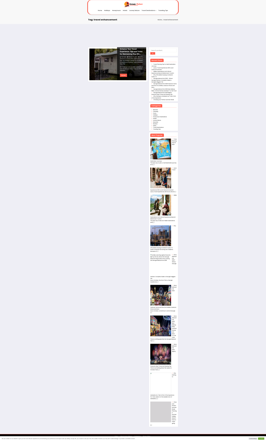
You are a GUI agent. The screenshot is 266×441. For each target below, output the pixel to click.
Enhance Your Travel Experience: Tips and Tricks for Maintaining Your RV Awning (131, 51)
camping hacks (129, 58)
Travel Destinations (148, 10)
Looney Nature (134, 10)
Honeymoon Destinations (160, 117)
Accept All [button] (261, 438)
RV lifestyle (139, 60)
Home (100, 10)
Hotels (125, 10)
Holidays (107, 10)
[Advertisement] (133, 34)
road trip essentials (124, 60)
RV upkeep (130, 62)
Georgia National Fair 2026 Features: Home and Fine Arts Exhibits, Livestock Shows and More (164, 85)
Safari (154, 125)
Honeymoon (116, 10)
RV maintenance (123, 62)
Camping (155, 111)
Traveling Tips (163, 10)
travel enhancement (138, 62)
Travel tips (122, 63)
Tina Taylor (123, 56)
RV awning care (133, 60)
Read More (123, 75)
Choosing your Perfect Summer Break (163, 99)
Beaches (155, 110)
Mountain (155, 122)
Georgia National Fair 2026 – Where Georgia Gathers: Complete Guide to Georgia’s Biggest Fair (162, 80)
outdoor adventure (138, 58)
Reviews (155, 124)
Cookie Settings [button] (253, 438)
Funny (154, 113)
